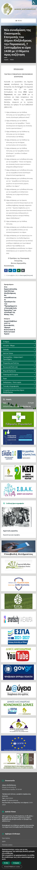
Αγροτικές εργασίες (10, 531)
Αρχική (6, 59)
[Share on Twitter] (10, 270)
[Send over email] (19, 270)
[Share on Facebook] (6, 270)
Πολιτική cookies (7, 845)
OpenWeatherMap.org (24, 406)
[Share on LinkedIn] (14, 270)
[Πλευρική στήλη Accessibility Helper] (34, 2)
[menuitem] (18, 341)
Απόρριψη (16, 863)
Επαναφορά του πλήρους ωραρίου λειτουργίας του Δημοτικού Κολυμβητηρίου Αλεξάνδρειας (18, 826)
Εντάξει (6, 863)
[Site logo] (18, 14)
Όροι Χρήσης (6, 838)
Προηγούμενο (9, 284)
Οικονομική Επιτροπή (26, 275)
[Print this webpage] (23, 270)
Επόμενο (7, 319)
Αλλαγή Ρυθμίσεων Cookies (12, 866)
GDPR (3, 841)
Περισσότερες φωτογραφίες (11, 535)
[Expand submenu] (34, 341)
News (12, 59)
